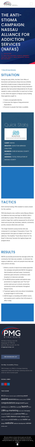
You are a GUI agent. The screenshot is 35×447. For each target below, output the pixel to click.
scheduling (7, 419)
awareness (26, 55)
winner (28, 423)
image (15, 57)
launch (25, 407)
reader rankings (21, 417)
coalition (4, 57)
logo (7, 411)
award (26, 396)
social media (13, 419)
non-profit (7, 414)
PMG (23, 413)
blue (18, 399)
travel (18, 419)
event (22, 403)
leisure (30, 407)
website (9, 423)
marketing (13, 410)
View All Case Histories (9, 70)
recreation (27, 416)
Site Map (3, 365)
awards (4, 399)
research (2, 419)
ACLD (3, 395)
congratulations (8, 403)
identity (10, 57)
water (25, 419)
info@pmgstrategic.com (7, 347)
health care (8, 407)
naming (27, 57)
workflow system (4, 426)
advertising (20, 396)
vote (21, 420)
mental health (21, 411)
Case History (7, 53)
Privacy (16, 365)
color (29, 399)
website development (20, 423)
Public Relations (11, 416)
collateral (24, 399)
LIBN (3, 410)
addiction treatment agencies (13, 55)
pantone (18, 414)
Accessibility (10, 365)
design (18, 403)
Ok (17, 444)
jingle (19, 407)
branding (21, 399)
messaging (21, 57)
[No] (33, 441)
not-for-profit (5, 58)
